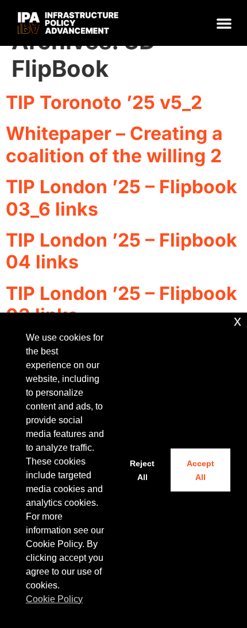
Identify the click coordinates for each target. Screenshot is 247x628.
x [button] (237, 320)
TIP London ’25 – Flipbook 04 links (121, 251)
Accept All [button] (200, 470)
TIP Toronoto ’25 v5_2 (104, 102)
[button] (224, 23)
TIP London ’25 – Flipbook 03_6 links (121, 197)
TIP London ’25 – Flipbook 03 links (121, 304)
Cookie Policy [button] (54, 599)
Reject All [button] (142, 470)
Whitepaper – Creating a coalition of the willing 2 (114, 144)
